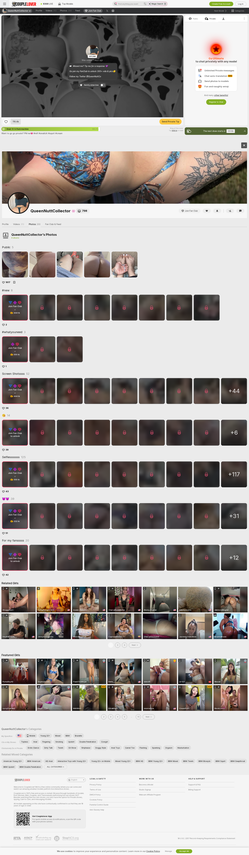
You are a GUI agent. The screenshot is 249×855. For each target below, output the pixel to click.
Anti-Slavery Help (97, 810)
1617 (8, 282)
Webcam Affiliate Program (150, 795)
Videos (51, 10)
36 (7, 408)
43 (7, 491)
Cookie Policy (153, 851)
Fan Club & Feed (53, 224)
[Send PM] (240, 211)
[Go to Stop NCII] (70, 838)
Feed (77, 10)
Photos (66, 10)
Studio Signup (145, 790)
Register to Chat (216, 102)
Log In (240, 4)
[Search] (145, 4)
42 (7, 575)
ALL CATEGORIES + (55, 767)
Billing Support (194, 790)
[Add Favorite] (6, 121)
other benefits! (221, 95)
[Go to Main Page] (23, 4)
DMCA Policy (95, 795)
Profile (39, 10)
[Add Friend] (230, 211)
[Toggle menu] (4, 4)
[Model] (244, 145)
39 (7, 449)
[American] (19, 735)
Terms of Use (95, 790)
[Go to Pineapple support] (57, 838)
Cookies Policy (96, 800)
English (74, 780)
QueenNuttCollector (13, 729)
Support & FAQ (194, 785)
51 (7, 533)
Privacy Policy (95, 785)
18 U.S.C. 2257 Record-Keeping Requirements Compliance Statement (206, 838)
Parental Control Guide (99, 805)
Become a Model (146, 785)
